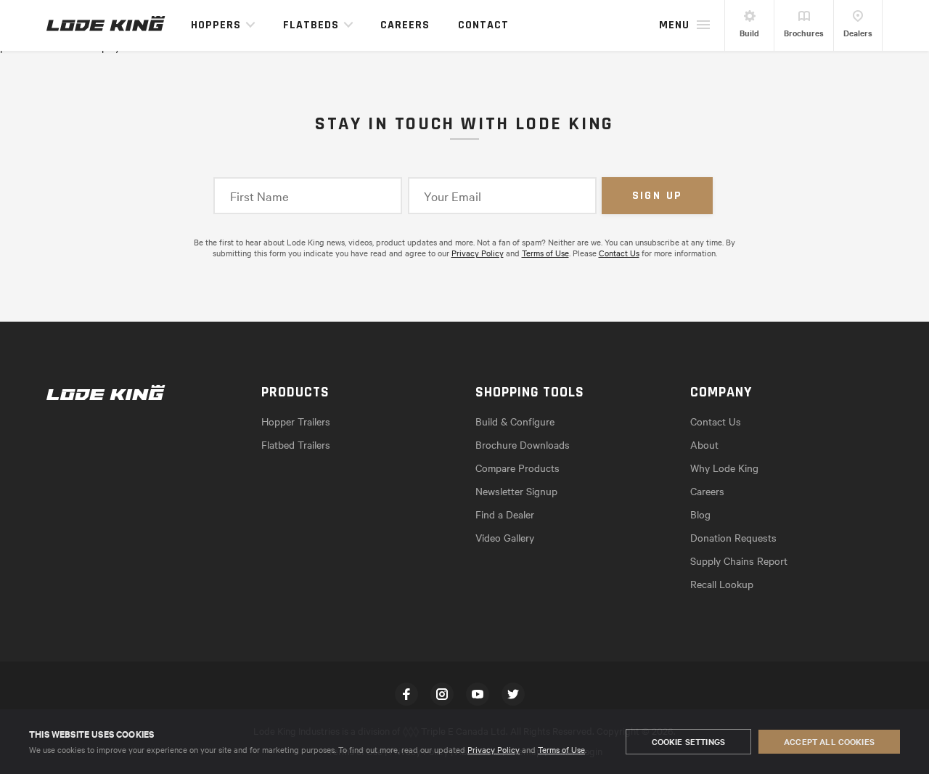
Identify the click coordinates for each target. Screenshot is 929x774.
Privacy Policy (493, 749)
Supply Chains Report (738, 560)
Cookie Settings (688, 741)
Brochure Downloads (522, 444)
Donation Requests (733, 537)
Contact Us (619, 252)
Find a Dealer (504, 514)
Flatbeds (311, 25)
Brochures (804, 32)
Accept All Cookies (829, 741)
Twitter (513, 694)
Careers (405, 25)
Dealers (857, 32)
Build (749, 32)
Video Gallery (504, 537)
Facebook (406, 694)
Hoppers (216, 25)
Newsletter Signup (516, 491)
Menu (674, 25)
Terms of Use (561, 749)
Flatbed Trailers (295, 444)
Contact (483, 25)
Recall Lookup (721, 584)
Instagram (442, 694)
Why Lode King (724, 467)
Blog (700, 514)
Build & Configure (514, 421)
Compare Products (517, 467)
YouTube (477, 694)
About (704, 444)
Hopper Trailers (295, 421)
